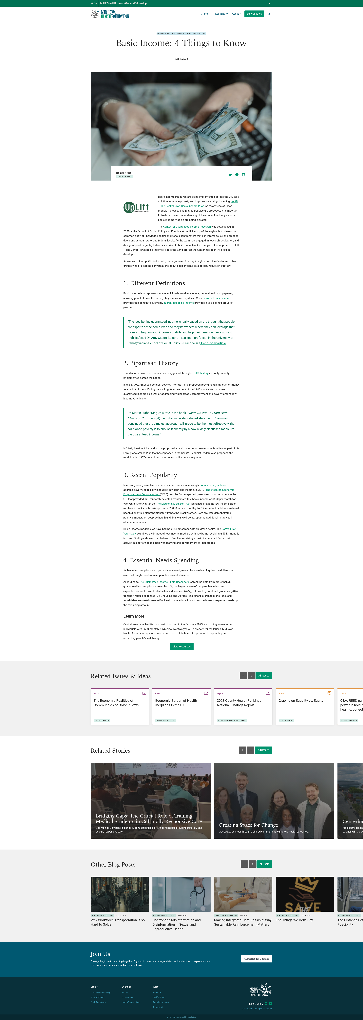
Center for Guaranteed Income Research (187, 226)
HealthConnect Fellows (103, 915)
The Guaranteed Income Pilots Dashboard (164, 582)
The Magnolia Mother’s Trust (173, 503)
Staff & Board (159, 997)
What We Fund (97, 997)
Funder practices (349, 720)
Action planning (101, 720)
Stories (125, 992)
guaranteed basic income (178, 302)
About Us (157, 992)
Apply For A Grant (98, 1002)
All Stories (263, 750)
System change (286, 720)
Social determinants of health (191, 34)
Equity (120, 176)
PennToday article (213, 343)
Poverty (128, 176)
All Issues (263, 675)
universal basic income (217, 298)
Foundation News (161, 1002)
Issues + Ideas (128, 997)
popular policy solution (213, 485)
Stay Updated (254, 13)
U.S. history (201, 373)
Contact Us (158, 1007)
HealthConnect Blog (131, 1002)
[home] (110, 13)
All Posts (264, 864)
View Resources (182, 646)
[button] (269, 3)
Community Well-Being (100, 992)
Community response (165, 720)
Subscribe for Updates (256, 958)
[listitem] (120, 706)
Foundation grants (166, 34)
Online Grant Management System (257, 1009)
